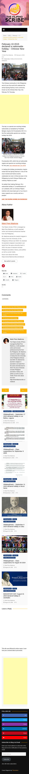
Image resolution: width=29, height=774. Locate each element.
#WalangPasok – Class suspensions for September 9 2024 (13, 451)
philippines (4, 60)
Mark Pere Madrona (8, 55)
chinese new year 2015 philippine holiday (14, 307)
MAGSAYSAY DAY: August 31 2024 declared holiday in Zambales (13, 596)
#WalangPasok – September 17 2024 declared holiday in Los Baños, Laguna (14, 416)
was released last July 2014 (18, 165)
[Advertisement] (14, 109)
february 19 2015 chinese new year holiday (13, 314)
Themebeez (15, 770)
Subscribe (6, 759)
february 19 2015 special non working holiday (13, 331)
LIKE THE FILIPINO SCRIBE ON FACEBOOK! (14, 199)
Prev (6, 390)
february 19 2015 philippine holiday (13, 327)
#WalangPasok (7, 411)
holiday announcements (16, 58)
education (15, 444)
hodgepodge (7, 58)
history (14, 479)
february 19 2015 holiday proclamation (14, 324)
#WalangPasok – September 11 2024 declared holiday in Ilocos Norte (14, 486)
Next (23, 390)
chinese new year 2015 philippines (13, 310)
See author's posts (9, 261)
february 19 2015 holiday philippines (13, 321)
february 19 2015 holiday (10, 318)
